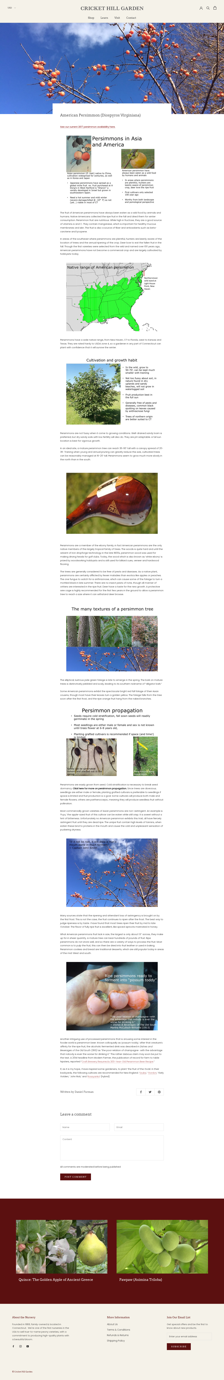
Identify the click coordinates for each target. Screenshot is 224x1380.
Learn (104, 17)
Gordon (152, 1072)
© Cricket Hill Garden (22, 1372)
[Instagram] (20, 1346)
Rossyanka (94, 1076)
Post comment (76, 1177)
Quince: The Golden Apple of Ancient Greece (56, 1280)
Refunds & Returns (118, 1335)
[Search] (208, 7)
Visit (117, 17)
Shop (91, 17)
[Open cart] (214, 8)
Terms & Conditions (118, 1329)
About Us (112, 1324)
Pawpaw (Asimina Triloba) (140, 1280)
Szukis (143, 1072)
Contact (131, 17)
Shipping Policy (116, 1340)
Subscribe (178, 1346)
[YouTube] (28, 1346)
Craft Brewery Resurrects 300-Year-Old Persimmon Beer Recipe (117, 1061)
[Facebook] (13, 1346)
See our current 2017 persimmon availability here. (87, 126)
